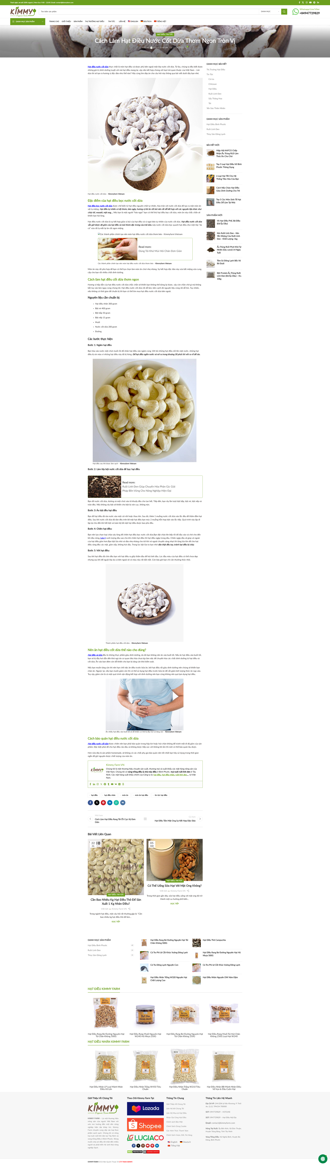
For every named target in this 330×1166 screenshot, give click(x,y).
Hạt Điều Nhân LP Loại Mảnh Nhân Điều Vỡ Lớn (106, 1088)
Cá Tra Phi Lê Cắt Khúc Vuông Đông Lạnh (169, 953)
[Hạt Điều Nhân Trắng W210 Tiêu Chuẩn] (184, 1066)
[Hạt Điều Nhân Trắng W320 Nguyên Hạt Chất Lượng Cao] (144, 980)
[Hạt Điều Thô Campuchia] (196, 943)
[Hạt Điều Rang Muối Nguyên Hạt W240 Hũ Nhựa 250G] (145, 1013)
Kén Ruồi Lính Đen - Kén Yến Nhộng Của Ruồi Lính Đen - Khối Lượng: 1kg (228, 236)
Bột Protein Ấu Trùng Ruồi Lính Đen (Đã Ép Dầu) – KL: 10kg (229, 276)
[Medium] (119, 784)
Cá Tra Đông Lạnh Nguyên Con (164, 965)
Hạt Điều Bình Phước (216, 124)
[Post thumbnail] (210, 154)
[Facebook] (90, 784)
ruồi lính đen (181, 775)
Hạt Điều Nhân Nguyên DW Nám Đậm (220, 977)
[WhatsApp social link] (116, 802)
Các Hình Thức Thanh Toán (177, 1131)
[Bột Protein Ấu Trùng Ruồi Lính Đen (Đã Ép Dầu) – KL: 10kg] (211, 276)
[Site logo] (23, 11)
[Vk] (116, 784)
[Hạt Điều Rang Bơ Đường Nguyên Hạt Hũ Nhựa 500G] (196, 955)
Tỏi (210, 103)
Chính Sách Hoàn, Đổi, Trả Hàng (179, 1135)
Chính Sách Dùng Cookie (176, 1126)
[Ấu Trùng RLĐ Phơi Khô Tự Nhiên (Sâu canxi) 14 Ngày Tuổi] (211, 250)
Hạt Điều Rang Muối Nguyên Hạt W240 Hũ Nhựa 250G (145, 1035)
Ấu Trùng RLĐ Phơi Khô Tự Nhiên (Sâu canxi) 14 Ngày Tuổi (229, 250)
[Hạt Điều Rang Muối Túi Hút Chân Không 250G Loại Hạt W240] (224, 1013)
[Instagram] (97, 784)
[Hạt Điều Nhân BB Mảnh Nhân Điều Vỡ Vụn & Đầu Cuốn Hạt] (224, 1066)
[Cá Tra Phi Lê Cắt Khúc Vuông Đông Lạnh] (144, 955)
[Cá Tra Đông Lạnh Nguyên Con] (144, 968)
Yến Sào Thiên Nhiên (216, 108)
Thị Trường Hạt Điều (216, 70)
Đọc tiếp (116, 922)
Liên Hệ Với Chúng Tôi (175, 1109)
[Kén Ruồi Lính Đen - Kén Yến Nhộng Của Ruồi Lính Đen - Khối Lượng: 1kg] (211, 237)
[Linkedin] (94, 784)
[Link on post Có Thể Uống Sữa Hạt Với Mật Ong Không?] (175, 852)
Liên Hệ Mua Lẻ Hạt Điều (176, 1113)
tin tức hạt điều (161, 795)
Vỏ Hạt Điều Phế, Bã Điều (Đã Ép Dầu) (228, 222)
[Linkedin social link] (318, 3)
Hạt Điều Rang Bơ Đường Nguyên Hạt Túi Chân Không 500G (169, 941)
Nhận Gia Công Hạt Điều (176, 1117)
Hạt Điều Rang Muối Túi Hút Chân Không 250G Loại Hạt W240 (224, 1035)
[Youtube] (112, 784)
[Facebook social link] (299, 3)
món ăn (125, 795)
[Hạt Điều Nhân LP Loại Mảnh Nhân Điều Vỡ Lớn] (106, 1066)
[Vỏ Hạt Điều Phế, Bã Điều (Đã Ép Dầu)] (211, 223)
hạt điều (157, 775)
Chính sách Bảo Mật (174, 1122)
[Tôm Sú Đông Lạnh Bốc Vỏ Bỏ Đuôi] (211, 263)
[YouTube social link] (310, 3)
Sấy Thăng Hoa (215, 99)
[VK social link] (122, 802)
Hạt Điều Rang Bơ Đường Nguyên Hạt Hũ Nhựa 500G (222, 954)
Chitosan (213, 84)
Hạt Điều (161, 34)
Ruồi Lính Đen (215, 94)
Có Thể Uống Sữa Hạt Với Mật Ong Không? (175, 885)
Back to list (145, 818)
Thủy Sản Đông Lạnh (216, 134)
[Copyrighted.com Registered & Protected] (151, 1152)
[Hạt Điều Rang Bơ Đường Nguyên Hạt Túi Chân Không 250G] (184, 1013)
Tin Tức (169, 34)
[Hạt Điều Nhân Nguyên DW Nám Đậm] (196, 980)
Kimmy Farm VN (160, 48)
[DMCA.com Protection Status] (135, 1152)
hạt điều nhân (168, 775)
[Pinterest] (105, 784)
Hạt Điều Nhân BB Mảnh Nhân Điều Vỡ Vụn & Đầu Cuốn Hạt (224, 1088)
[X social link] (303, 3)
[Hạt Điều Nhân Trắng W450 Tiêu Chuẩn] (145, 1066)
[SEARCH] (284, 12)
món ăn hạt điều (141, 795)
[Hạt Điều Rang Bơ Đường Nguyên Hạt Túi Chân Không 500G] (144, 943)
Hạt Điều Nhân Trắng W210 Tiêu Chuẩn (184, 1088)
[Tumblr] (108, 784)
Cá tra (211, 79)
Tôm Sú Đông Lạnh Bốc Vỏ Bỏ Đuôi (229, 262)
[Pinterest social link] (314, 3)
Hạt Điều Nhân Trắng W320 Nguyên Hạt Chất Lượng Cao (168, 978)
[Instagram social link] (306, 3)
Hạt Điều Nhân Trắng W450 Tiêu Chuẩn (145, 1088)
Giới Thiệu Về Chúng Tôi (175, 1104)
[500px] (123, 784)
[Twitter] (101, 784)
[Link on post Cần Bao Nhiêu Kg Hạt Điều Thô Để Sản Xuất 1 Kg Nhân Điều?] (116, 852)
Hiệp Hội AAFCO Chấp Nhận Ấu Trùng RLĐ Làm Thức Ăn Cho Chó (227, 153)
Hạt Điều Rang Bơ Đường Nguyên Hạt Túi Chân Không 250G (184, 1035)
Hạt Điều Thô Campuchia (214, 940)
